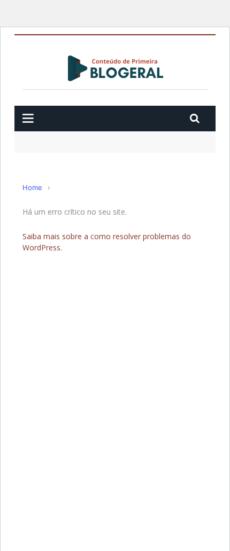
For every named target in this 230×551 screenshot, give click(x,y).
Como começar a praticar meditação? (91, 136)
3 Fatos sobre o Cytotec (63, 152)
